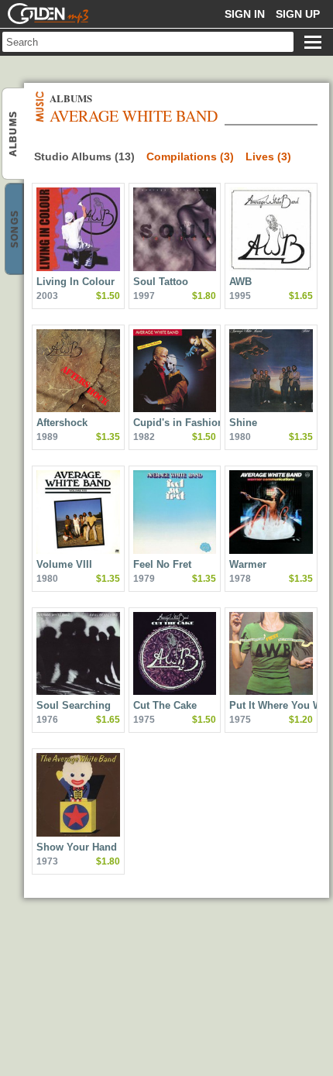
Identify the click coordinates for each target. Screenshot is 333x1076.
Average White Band (13, 133)
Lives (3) (268, 156)
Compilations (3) (190, 156)
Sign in (245, 14)
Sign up (298, 14)
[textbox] (148, 42)
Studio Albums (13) (84, 156)
